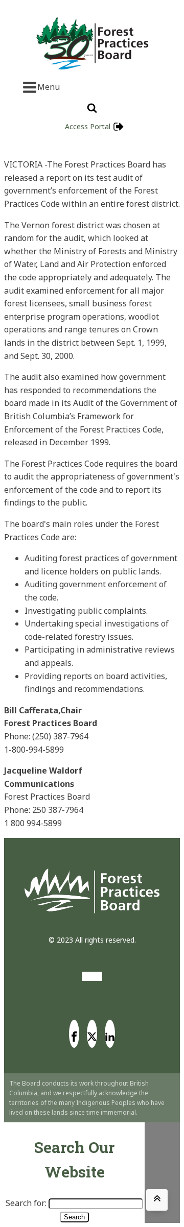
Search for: (26, 1203)
